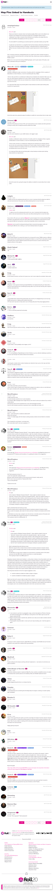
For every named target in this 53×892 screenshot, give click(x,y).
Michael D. (11, 256)
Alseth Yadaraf (12, 247)
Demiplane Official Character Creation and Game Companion (40, 843)
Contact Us (14, 832)
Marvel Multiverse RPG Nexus (35, 850)
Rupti (9, 341)
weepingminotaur (13, 25)
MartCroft (10, 657)
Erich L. (10, 307)
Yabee (9, 679)
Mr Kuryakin (11, 706)
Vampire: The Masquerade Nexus (36, 849)
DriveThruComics (8, 857)
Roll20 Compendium (9, 850)
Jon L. (9, 264)
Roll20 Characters (9, 847)
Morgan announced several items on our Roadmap (26, 452)
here (38, 888)
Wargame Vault (8, 861)
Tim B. (9, 332)
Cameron (10, 627)
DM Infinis (11, 739)
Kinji (8, 731)
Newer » (48, 20)
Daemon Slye (11, 804)
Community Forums (5, 15)
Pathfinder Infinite (33, 865)
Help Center (18, 832)
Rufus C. (10, 636)
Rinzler (9, 130)
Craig (9, 273)
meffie (9, 648)
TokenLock (9, 224)
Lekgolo (10, 196)
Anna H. (10, 234)
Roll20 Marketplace (9, 849)
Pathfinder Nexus (32, 846)
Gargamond (11, 812)
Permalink (9, 27)
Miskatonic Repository (34, 868)
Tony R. (10, 369)
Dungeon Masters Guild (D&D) (35, 863)
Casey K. (10, 350)
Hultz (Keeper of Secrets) (16, 669)
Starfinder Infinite (32, 866)
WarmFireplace (12, 394)
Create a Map (32, 859)
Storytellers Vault (32, 869)
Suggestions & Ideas (14, 15)
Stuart (9, 281)
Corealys (10, 687)
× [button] (51, 886)
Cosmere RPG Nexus (33, 852)
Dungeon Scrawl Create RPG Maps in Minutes (35, 856)
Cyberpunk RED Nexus (34, 853)
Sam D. (10, 293)
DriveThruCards (8, 860)
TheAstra (11, 528)
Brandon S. (11, 697)
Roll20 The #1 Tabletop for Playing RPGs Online (14, 843)
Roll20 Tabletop (8, 846)
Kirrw (9, 714)
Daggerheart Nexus (33, 847)
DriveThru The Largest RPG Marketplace (11, 854)
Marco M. (11, 32)
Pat (8, 429)
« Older (21, 20)
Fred (9, 382)
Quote (13, 27)
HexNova (10, 315)
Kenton (10, 447)
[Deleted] (10, 120)
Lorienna (10, 787)
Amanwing (11, 795)
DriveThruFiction (8, 858)
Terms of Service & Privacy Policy (23, 831)
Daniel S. (10, 748)
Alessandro (11, 607)
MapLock (27, 218)
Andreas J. (11, 206)
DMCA (31, 831)
